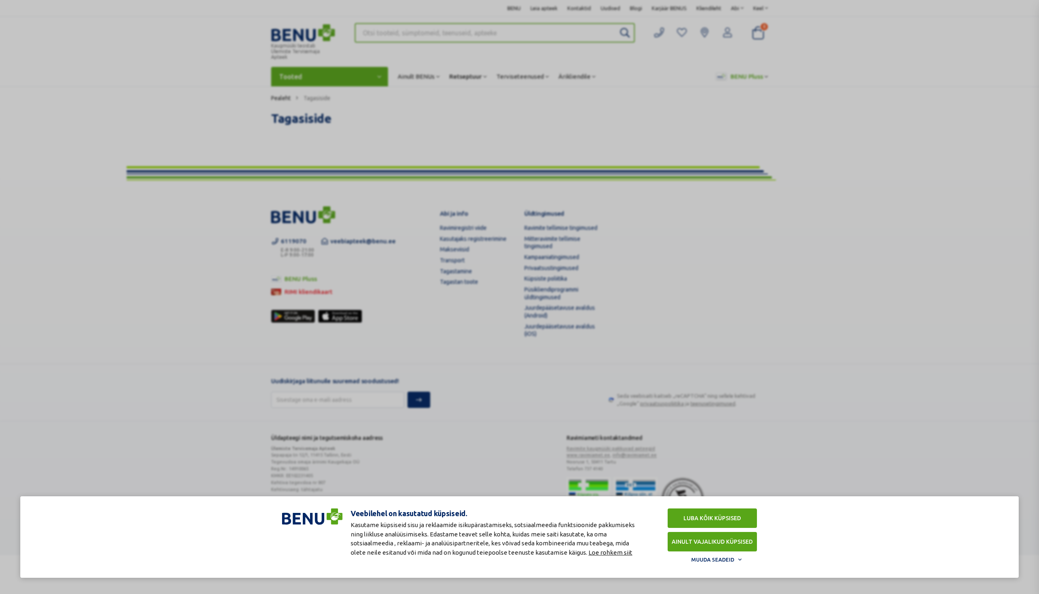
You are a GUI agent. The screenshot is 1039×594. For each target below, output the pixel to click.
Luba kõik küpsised (712, 518)
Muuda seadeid (712, 559)
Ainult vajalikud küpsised (712, 541)
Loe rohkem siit (610, 552)
